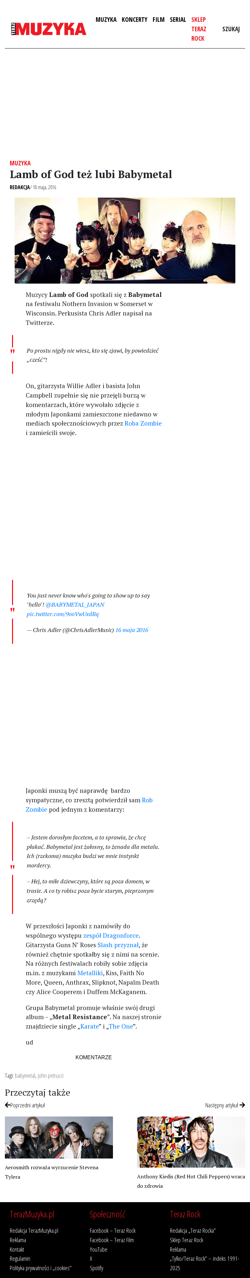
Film (159, 19)
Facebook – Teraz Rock (112, 1230)
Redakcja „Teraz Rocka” (193, 1230)
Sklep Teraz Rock (198, 29)
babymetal (25, 1075)
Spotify (96, 1267)
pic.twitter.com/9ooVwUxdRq (63, 614)
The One (121, 1026)
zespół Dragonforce (111, 935)
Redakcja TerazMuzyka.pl (34, 1230)
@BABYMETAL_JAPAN (75, 604)
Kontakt (17, 1249)
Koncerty (134, 19)
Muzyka (106, 19)
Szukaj (231, 28)
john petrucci (50, 1075)
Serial (178, 19)
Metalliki (90, 973)
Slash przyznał (118, 945)
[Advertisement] (125, 103)
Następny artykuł (222, 1105)
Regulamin (20, 1258)
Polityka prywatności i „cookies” (41, 1267)
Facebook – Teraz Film (112, 1239)
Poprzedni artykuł (27, 1105)
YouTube (98, 1249)
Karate (89, 1026)
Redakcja (20, 187)
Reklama (18, 1239)
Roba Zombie (143, 423)
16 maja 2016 (131, 630)
